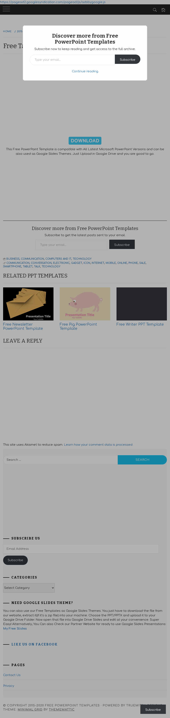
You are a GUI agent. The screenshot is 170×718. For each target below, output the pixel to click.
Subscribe (127, 60)
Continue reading (85, 71)
